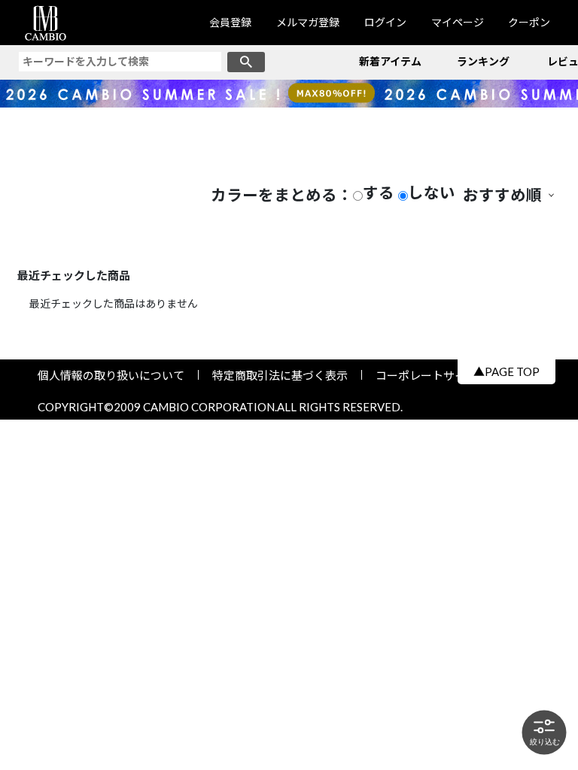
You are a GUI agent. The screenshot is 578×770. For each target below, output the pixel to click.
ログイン (385, 22)
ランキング (483, 61)
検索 (246, 62)
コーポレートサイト (420, 375)
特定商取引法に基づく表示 (280, 375)
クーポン (529, 22)
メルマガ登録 (307, 22)
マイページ (457, 22)
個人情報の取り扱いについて (117, 375)
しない (431, 193)
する (378, 193)
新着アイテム (390, 61)
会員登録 (230, 22)
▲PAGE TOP (506, 371)
